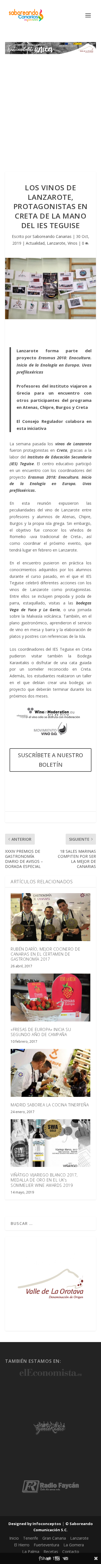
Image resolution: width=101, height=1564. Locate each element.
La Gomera (73, 1544)
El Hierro (21, 1544)
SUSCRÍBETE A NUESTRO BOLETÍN (50, 759)
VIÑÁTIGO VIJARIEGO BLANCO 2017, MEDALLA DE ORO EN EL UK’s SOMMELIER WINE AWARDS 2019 (44, 1180)
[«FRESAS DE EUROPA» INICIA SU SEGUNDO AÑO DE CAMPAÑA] (50, 997)
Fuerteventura (46, 1544)
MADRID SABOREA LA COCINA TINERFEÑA (50, 1104)
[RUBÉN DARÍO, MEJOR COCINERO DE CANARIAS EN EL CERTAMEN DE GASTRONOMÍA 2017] (50, 917)
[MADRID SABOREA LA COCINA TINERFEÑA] (50, 1073)
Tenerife (30, 1538)
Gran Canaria (54, 1538)
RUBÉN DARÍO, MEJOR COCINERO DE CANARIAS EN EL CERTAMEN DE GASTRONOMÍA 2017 (45, 954)
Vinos (72, 243)
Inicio (14, 1538)
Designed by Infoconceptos (34, 1523)
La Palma (30, 1551)
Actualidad (35, 243)
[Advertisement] (50, 107)
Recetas (50, 1551)
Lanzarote (56, 243)
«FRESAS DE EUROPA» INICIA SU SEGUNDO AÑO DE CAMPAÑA (41, 1032)
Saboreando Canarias (52, 236)
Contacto (70, 1551)
